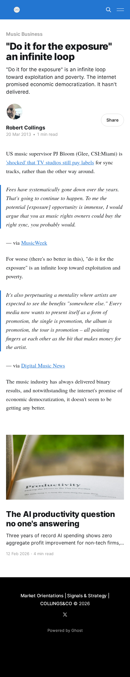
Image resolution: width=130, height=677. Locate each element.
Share (112, 119)
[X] (65, 614)
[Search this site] (108, 10)
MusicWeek (34, 242)
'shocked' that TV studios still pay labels (50, 162)
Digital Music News (43, 365)
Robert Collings (25, 128)
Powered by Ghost (65, 630)
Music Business (24, 34)
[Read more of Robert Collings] (14, 111)
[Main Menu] (120, 9)
